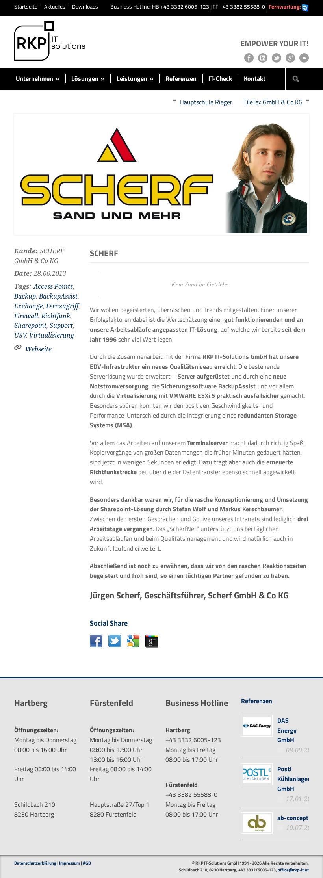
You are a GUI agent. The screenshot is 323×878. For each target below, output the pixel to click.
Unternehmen (37, 78)
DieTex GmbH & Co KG (273, 102)
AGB (87, 863)
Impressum (69, 863)
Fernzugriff (62, 306)
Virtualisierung (51, 335)
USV (20, 335)
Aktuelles (54, 6)
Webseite (38, 349)
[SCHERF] (161, 174)
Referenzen (181, 78)
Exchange (28, 306)
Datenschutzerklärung (35, 863)
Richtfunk (55, 316)
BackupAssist (58, 296)
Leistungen (135, 78)
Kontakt (254, 78)
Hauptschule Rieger (206, 102)
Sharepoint (30, 325)
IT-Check (220, 78)
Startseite (25, 6)
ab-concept (292, 817)
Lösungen (88, 78)
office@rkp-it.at (293, 870)
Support (61, 325)
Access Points (53, 286)
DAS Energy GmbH (287, 730)
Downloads (85, 6)
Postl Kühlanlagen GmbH (294, 778)
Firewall (26, 316)
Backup (25, 296)
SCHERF (104, 253)
